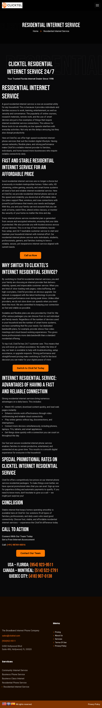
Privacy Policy (94, 704)
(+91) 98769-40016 (16, 545)
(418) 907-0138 (40, 576)
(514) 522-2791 (46, 570)
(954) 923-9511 (41, 565)
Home (35, 31)
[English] (4, 703)
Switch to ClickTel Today (30, 368)
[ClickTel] (12, 5)
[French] (9, 703)
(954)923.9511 (9, 641)
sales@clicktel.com (11, 635)
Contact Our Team (30, 553)
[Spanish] (13, 703)
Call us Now (30, 255)
